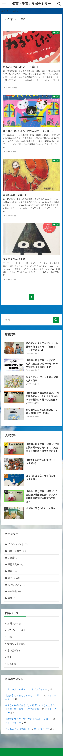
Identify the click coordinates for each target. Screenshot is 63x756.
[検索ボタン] (59, 4)
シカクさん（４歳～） (16, 689)
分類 (9, 637)
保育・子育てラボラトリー (31, 3)
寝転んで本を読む (16, 643)
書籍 (12, 571)
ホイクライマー (39, 689)
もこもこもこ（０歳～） (17, 728)
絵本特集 (14, 591)
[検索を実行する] (56, 320)
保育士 (14, 557)
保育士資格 (15, 564)
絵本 (14, 577)
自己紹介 (11, 664)
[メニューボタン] (4, 4)
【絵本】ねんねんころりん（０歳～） (24, 695)
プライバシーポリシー (18, 630)
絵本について (16, 584)
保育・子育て (17, 551)
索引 (9, 657)
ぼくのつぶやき (17, 544)
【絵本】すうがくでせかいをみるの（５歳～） (29, 719)
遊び (12, 598)
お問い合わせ (14, 623)
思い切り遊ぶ (14, 650)
